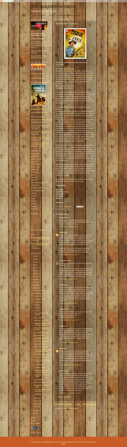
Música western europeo (38, 182)
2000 (34, 413)
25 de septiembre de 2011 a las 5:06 (70, 393)
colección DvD (35, 159)
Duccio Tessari (38, 357)
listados (33, 180)
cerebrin (61, 232)
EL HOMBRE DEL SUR (41, 332)
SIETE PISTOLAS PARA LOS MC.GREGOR (41, 371)
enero (36, 406)
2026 (34, 256)
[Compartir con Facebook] (81, 206)
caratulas (33, 156)
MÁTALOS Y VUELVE (40, 320)
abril (35, 398)
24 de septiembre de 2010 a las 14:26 (70, 365)
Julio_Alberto (63, 260)
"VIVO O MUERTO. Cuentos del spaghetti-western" (42, 350)
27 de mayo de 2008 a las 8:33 (68, 279)
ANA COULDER (39, 364)
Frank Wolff (76, 71)
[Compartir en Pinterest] (82, 206)
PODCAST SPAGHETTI (38, 73)
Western (33, 209)
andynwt (80, 442)
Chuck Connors (67, 71)
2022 (34, 265)
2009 (34, 285)
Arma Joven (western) (40, 341)
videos (33, 206)
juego (32, 174)
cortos (32, 161)
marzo (36, 401)
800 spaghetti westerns (53, 6)
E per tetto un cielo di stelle (41, 243)
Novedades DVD (36, 188)
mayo (36, 310)
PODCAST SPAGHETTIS (38, 230)
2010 (34, 282)
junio (36, 308)
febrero (36, 404)
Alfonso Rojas (71, 79)
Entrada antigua (89, 404)
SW (63, 209)
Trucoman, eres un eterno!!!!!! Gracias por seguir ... (39, 138)
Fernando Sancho (39, 335)
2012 (34, 276)
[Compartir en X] (80, 206)
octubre (36, 296)
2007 (34, 410)
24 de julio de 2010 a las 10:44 (68, 342)
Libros (32, 177)
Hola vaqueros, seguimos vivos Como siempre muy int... (40, 143)
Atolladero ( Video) (39, 367)
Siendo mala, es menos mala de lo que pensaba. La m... (41, 120)
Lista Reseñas (61, 15)
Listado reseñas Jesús (37, 109)
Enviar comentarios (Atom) (70, 408)
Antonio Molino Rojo (85, 75)
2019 (34, 267)
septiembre (37, 299)
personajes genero (36, 190)
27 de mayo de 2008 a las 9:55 (68, 303)
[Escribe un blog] (78, 206)
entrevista (34, 172)
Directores (42, 15)
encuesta (33, 169)
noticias (33, 185)
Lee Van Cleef (38, 379)
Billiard (61, 348)
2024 (34, 262)
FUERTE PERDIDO (40, 344)
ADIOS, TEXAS (38, 317)
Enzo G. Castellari (68, 69)
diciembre (37, 290)
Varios (32, 203)
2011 (34, 279)
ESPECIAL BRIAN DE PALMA (40, 239)
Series (33, 193)
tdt (31, 198)
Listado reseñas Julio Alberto (39, 112)
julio (35, 305)
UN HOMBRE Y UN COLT (42, 338)
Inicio (34, 15)
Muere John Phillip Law (41, 347)
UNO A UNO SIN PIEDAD (41, 382)
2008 (34, 288)
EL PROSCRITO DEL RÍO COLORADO (42, 390)
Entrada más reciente (63, 404)
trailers (33, 201)
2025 (34, 259)
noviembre (37, 293)
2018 (34, 270)
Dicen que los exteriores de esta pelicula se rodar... (40, 126)
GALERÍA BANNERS (37, 78)
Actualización (38, 394)
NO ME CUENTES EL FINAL (41, 237)
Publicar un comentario (64, 397)
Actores (51, 15)
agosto (36, 302)
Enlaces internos (74, 15)
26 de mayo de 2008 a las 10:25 (68, 226)
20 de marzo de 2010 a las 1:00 (68, 320)
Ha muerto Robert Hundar (41, 354)
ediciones (33, 167)
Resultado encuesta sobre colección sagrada (42, 324)
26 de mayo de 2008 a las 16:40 (68, 254)
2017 (34, 273)
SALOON (42, 58)
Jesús (34, 421)
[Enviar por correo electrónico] (77, 206)
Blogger (63, 444)
